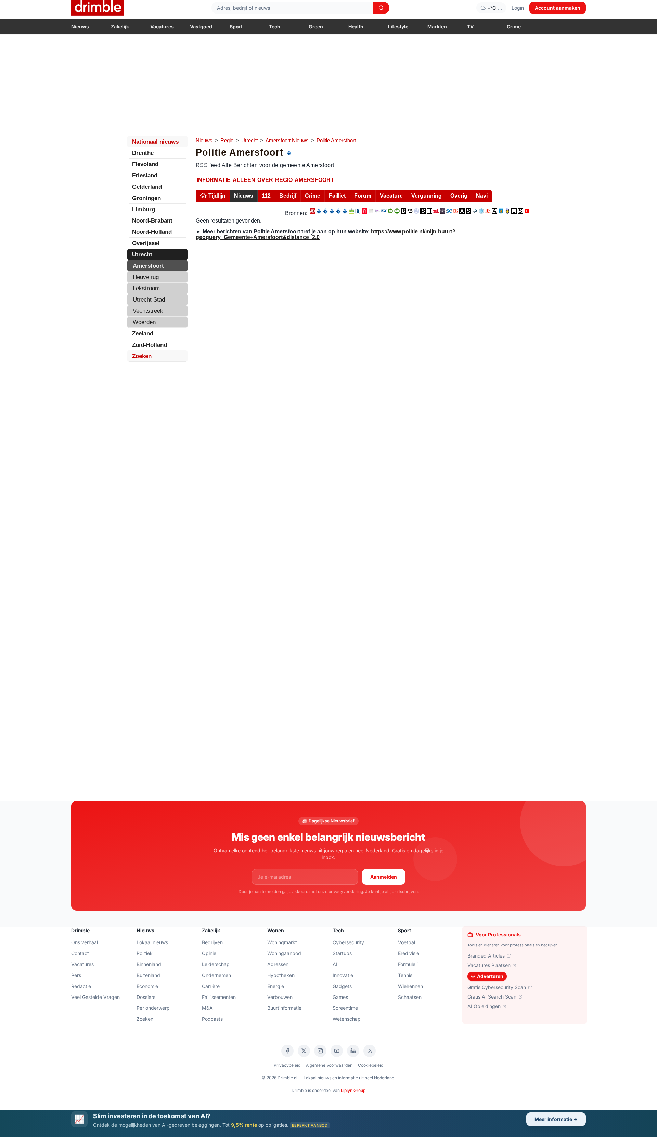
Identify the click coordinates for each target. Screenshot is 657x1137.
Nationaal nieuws (155, 142)
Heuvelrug (146, 277)
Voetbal (406, 942)
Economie (147, 986)
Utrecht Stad (149, 300)
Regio (226, 140)
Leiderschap (216, 964)
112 (266, 196)
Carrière (211, 986)
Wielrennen (410, 986)
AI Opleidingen (484, 1006)
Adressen (277, 964)
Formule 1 (408, 964)
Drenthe (143, 153)
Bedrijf (287, 196)
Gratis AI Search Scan (491, 997)
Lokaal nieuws (152, 942)
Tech (274, 26)
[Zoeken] (381, 8)
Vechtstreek (148, 311)
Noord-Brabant (152, 221)
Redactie (81, 986)
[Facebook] (287, 1051)
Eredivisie (408, 953)
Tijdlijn (217, 196)
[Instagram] (320, 1051)
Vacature (391, 196)
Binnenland (149, 964)
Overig (458, 196)
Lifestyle (398, 26)
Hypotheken (281, 975)
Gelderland (147, 187)
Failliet (337, 196)
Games (340, 997)
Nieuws (80, 26)
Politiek (145, 953)
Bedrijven (212, 942)
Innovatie (343, 975)
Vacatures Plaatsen (489, 965)
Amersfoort (148, 266)
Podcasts (212, 1019)
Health (355, 26)
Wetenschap (347, 1019)
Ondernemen (216, 975)
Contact (80, 953)
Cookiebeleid (370, 1065)
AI (335, 964)
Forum (362, 196)
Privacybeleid (287, 1065)
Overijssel (145, 243)
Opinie (209, 953)
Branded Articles (486, 956)
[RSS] (369, 1051)
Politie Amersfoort (336, 140)
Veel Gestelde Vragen (95, 997)
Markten (437, 26)
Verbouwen (280, 997)
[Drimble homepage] (97, 8)
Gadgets (342, 986)
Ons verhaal (84, 942)
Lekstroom (146, 288)
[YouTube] (337, 1051)
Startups (342, 953)
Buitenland (148, 975)
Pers (76, 975)
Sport (236, 26)
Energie (275, 986)
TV (470, 26)
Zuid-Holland (149, 345)
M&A (207, 1008)
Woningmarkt (282, 942)
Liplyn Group (353, 1090)
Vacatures (162, 26)
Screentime (345, 1008)
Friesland (144, 175)
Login (518, 8)
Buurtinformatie (284, 1008)
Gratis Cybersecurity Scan (496, 987)
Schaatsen (410, 997)
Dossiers (146, 997)
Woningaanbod (284, 953)
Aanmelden (383, 877)
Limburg (143, 209)
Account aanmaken (557, 8)
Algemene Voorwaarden (329, 1065)
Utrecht (249, 140)
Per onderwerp (153, 1008)
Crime (514, 26)
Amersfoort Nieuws (287, 140)
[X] (304, 1051)
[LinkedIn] (353, 1051)
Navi (482, 196)
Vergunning (426, 196)
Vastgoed (201, 26)
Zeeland (142, 333)
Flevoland (145, 164)
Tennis (405, 975)
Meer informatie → (556, 1119)
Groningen (146, 198)
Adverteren (490, 976)
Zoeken (142, 356)
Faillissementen (219, 997)
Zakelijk (120, 26)
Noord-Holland (152, 232)
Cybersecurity (348, 942)
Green (316, 26)
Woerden (144, 322)
